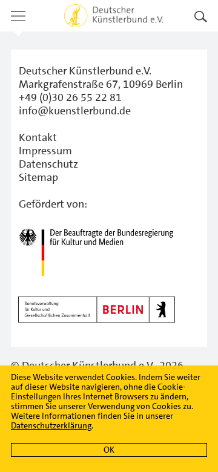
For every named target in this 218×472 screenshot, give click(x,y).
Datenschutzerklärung (51, 425)
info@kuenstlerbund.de (75, 110)
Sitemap (38, 177)
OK (109, 449)
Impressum (45, 150)
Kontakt (38, 137)
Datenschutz (48, 164)
